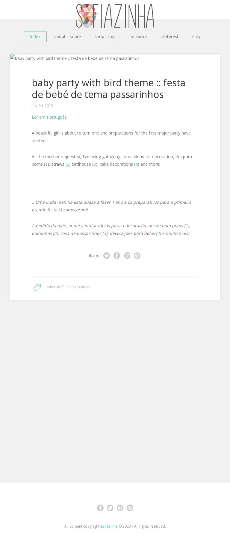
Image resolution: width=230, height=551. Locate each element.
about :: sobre (67, 36)
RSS (130, 507)
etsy (196, 36)
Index (35, 36)
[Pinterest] (137, 255)
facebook (138, 36)
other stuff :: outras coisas (68, 286)
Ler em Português (49, 117)
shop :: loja (105, 36)
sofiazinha (109, 526)
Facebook (100, 507)
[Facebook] (117, 255)
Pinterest (120, 507)
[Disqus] (115, 384)
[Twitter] (106, 255)
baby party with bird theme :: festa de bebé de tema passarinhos (108, 88)
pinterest (169, 36)
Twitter (110, 507)
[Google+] (127, 255)
